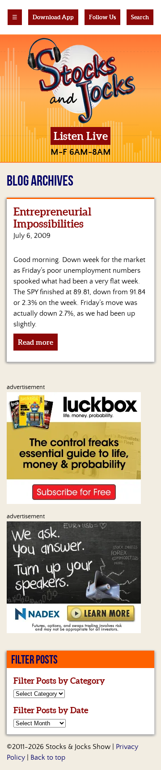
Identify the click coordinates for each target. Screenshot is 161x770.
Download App (53, 17)
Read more (35, 342)
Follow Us (102, 17)
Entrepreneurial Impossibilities (52, 218)
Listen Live (81, 136)
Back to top (47, 757)
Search (140, 17)
